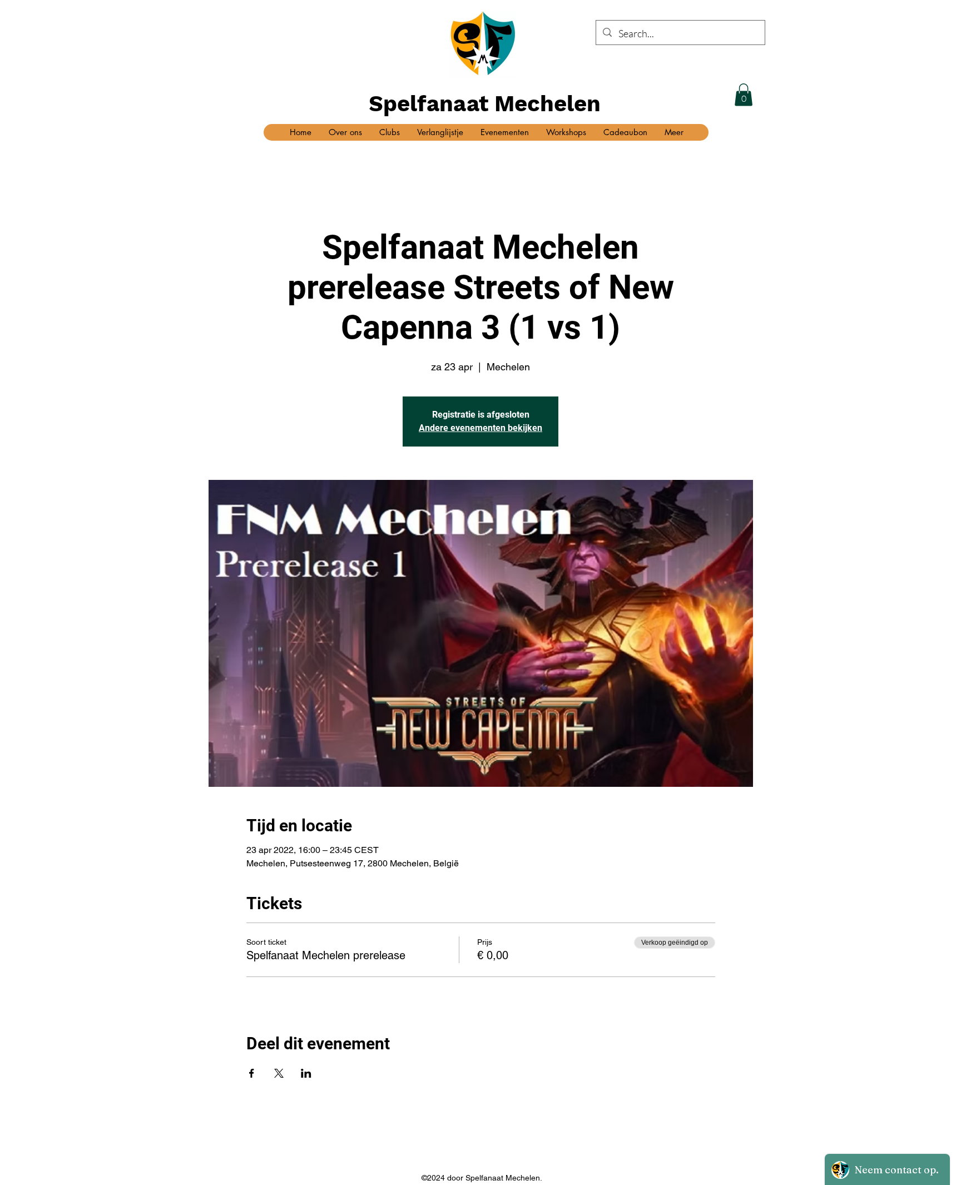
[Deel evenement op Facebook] (251, 1073)
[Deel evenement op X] (279, 1073)
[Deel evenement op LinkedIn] (306, 1073)
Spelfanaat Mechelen (485, 104)
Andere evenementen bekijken (480, 428)
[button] (743, 94)
